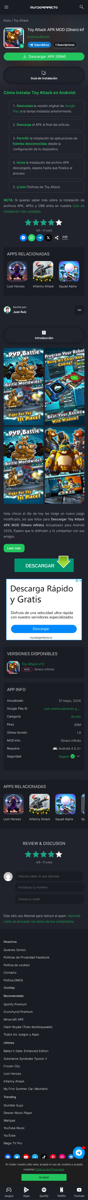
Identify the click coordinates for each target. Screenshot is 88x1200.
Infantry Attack (14, 1081)
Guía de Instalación (44, 75)
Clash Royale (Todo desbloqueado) (28, 1027)
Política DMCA (13, 980)
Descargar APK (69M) (44, 56)
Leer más (14, 548)
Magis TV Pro (13, 1143)
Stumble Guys (13, 1105)
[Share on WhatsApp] (31, 237)
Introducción (44, 335)
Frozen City (12, 1066)
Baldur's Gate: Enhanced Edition (26, 1051)
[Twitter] (17, 1157)
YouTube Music (14, 1128)
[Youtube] (26, 1157)
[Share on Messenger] (23, 237)
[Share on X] (48, 237)
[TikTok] (44, 1157)
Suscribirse (41, 44)
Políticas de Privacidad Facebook (26, 957)
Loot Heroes (12, 1073)
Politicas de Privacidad (49, 1169)
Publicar (73, 908)
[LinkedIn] (71, 1157)
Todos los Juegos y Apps (21, 1034)
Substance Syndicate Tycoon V (25, 1058)
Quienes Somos (15, 950)
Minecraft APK (13, 1019)
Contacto (10, 972)
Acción (76, 716)
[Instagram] (62, 1157)
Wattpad (9, 1120)
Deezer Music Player (18, 1113)
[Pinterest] (53, 1157)
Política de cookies (17, 965)
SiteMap (9, 987)
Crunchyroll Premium (18, 1011)
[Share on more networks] (56, 237)
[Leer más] (44, 548)
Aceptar (44, 1177)
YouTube (10, 1135)
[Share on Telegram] (40, 237)
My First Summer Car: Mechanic (26, 1089)
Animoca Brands (38, 37)
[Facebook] (8, 1157)
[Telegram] (35, 1157)
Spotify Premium (15, 1004)
